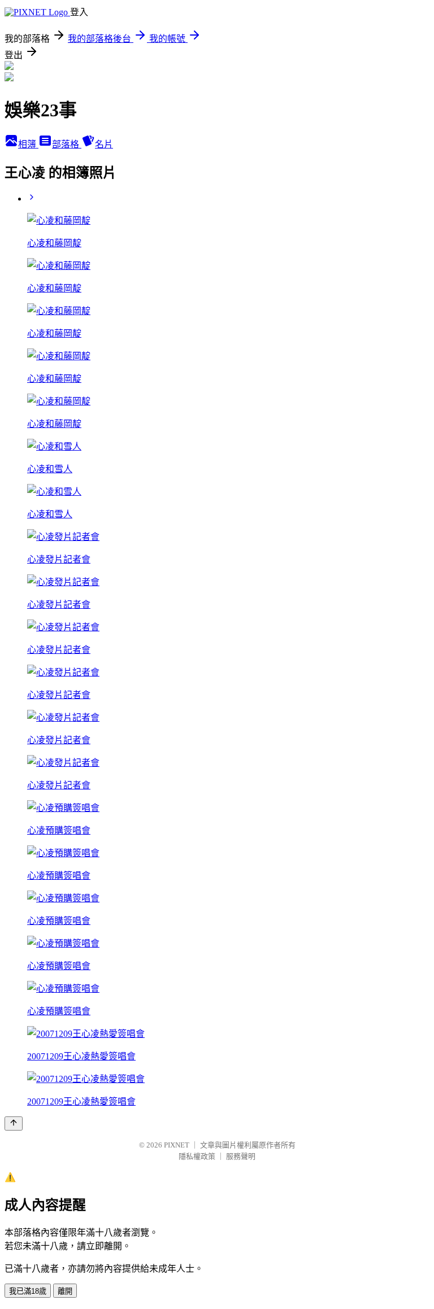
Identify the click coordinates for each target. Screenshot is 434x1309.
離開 (65, 1291)
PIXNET (176, 1145)
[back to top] (14, 1123)
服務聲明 (240, 1156)
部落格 (66, 144)
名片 (104, 144)
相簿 (28, 144)
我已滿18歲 (27, 1291)
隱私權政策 (197, 1156)
